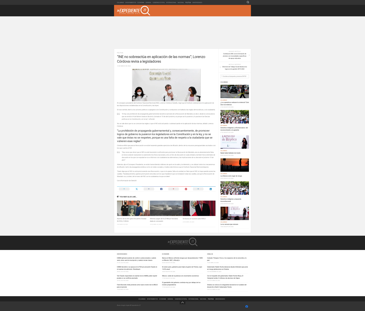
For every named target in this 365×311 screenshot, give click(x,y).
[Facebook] (246, 306)
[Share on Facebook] (154, 189)
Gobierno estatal (159, 2)
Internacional (171, 2)
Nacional (181, 2)
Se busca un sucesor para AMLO (194, 219)
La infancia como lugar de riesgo (231, 176)
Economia (140, 2)
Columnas (120, 2)
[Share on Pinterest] (178, 189)
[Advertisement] (182, 32)
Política (188, 2)
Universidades (197, 2)
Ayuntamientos (130, 2)
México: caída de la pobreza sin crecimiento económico (180, 276)
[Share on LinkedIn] (203, 189)
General (148, 2)
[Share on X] (129, 189)
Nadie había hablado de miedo (230, 153)
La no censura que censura (229, 224)
